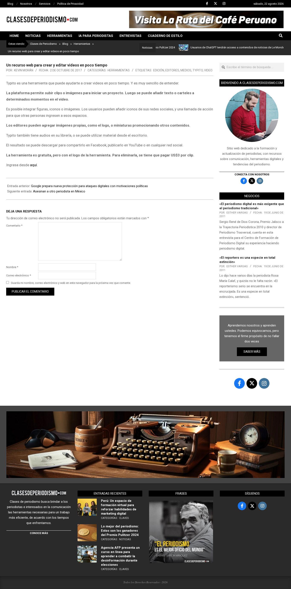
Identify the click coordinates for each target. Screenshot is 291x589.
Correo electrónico (18, 275)
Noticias (125, 539)
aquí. (34, 165)
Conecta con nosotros (252, 174)
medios (185, 70)
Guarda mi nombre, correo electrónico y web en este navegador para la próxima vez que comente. (71, 282)
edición (158, 70)
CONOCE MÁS (39, 533)
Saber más (251, 351)
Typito (198, 70)
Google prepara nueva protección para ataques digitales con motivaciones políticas (89, 186)
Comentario (14, 225)
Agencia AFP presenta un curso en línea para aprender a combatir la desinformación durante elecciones (120, 556)
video (208, 70)
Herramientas (119, 70)
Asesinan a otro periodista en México (59, 191)
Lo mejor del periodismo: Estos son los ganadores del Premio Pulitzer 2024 (120, 530)
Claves (124, 518)
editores (172, 70)
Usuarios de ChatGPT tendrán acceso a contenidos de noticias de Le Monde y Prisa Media (231, 47)
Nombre (12, 267)
